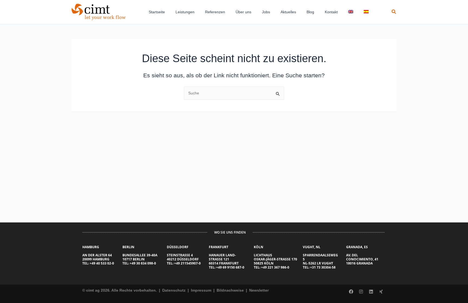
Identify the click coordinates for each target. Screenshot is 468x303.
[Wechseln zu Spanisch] (367, 12)
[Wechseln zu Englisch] (352, 12)
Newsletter (259, 290)
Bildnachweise (231, 290)
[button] (394, 11)
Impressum (201, 290)
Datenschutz (173, 290)
